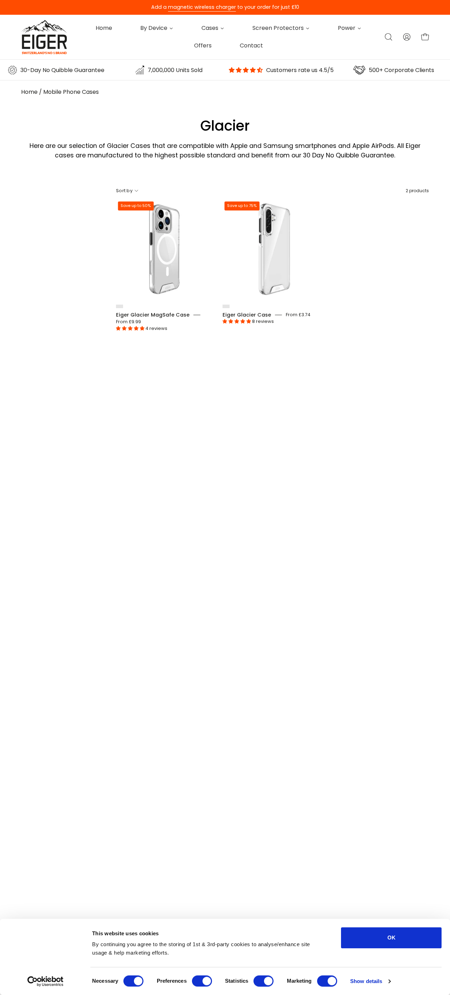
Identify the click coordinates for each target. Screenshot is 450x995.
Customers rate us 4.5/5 (300, 70)
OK (391, 938)
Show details (366, 981)
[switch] (202, 981)
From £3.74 (298, 315)
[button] (388, 37)
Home (29, 92)
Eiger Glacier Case (247, 314)
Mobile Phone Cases (71, 92)
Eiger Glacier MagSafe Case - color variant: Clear (119, 306)
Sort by (124, 191)
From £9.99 (128, 322)
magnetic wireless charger (202, 7)
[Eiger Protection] (44, 37)
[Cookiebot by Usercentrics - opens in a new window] (45, 981)
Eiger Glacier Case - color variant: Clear (226, 306)
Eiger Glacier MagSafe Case (152, 314)
